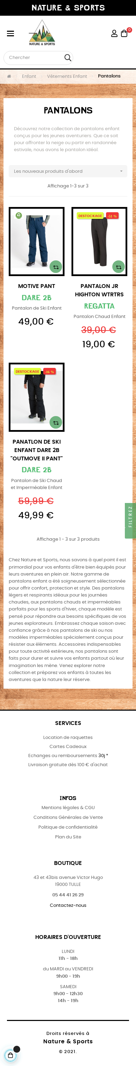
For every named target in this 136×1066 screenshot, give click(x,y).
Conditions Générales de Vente (68, 817)
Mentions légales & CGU (68, 808)
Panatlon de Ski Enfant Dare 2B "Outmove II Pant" (36, 450)
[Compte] (114, 33)
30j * (103, 756)
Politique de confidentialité (68, 827)
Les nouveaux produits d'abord (69, 171)
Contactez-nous (68, 905)
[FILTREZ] (130, 533)
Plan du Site (68, 837)
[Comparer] (56, 266)
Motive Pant (36, 286)
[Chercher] (68, 58)
